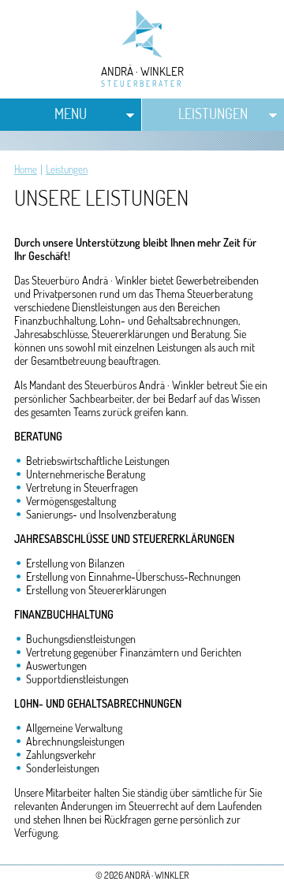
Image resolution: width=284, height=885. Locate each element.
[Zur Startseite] (142, 55)
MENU (70, 113)
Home (25, 169)
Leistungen (213, 113)
